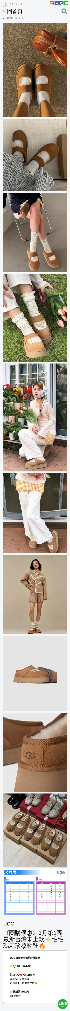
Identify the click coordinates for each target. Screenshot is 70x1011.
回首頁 (12, 11)
